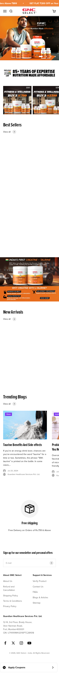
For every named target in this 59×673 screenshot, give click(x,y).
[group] (29, 38)
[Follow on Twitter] (13, 643)
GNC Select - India (10, 186)
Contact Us (38, 586)
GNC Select (7, 373)
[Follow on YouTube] (29, 643)
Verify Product (39, 581)
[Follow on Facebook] (5, 643)
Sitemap (36, 602)
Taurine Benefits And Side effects (22, 444)
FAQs (35, 591)
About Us (7, 581)
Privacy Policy (9, 606)
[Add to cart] (43, 178)
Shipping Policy (10, 595)
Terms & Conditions (12, 600)
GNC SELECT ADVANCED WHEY (19, 190)
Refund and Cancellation (9, 588)
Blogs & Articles (40, 597)
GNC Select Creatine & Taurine (18, 377)
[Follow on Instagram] (21, 643)
